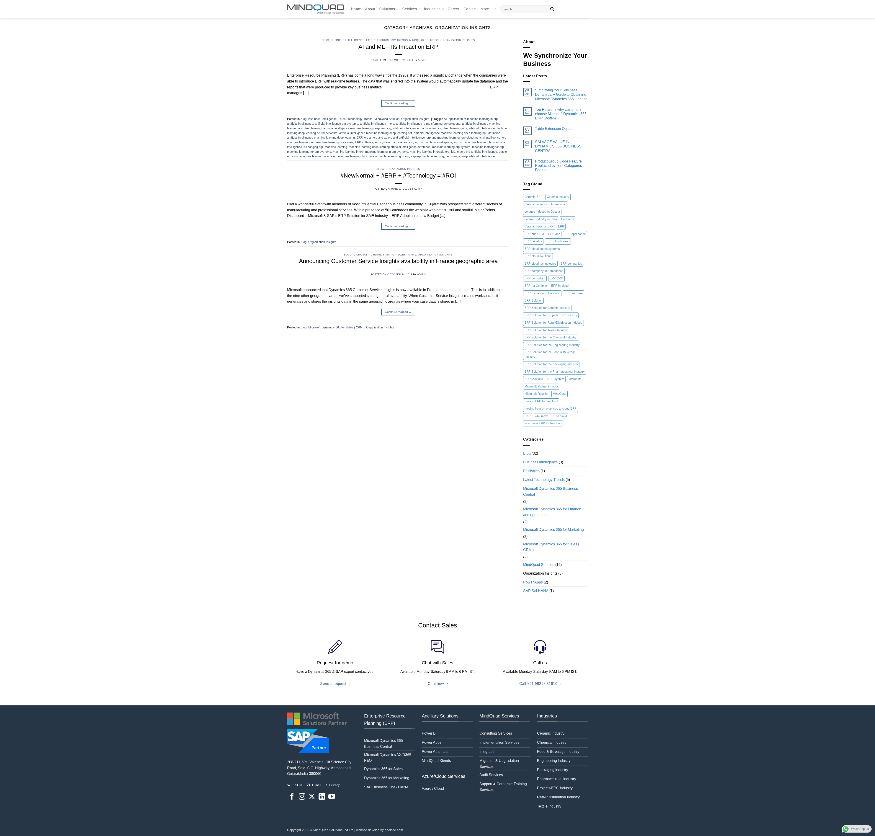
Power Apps (533, 582)
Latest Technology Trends (387, 40)
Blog (325, 40)
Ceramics (567, 219)
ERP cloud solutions (538, 256)
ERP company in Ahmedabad (544, 271)
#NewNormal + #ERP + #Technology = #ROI (398, 175)
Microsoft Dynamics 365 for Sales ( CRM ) (384, 254)
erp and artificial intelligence (406, 137)
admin (422, 60)
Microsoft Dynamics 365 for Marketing (553, 530)
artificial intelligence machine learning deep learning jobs (430, 128)
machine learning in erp (348, 151)
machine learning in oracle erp (429, 151)
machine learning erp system (451, 147)
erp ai (367, 137)
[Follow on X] (312, 797)
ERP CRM (556, 278)
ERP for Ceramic (536, 285)
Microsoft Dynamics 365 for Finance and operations (552, 512)
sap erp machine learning (427, 156)
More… (487, 9)
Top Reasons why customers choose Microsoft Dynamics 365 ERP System (561, 114)
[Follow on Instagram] (302, 797)
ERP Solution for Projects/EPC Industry (551, 315)
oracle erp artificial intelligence (477, 151)
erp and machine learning (443, 137)
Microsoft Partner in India (541, 386)
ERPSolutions (534, 379)
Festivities (531, 471)
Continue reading (398, 103)
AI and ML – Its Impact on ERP (398, 47)
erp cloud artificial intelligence (480, 137)
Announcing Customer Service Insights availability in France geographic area (398, 261)
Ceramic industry (558, 197)
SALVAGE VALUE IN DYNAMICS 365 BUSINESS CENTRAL (558, 146)
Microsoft (575, 379)
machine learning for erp (488, 147)
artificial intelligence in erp (377, 123)
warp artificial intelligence (478, 156)
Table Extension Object (553, 129)
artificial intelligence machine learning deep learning (357, 128)
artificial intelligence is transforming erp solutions (428, 123)
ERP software (364, 142)
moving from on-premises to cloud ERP (550, 408)
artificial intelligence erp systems (336, 123)
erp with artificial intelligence (433, 142)
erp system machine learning (394, 142)
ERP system (555, 379)
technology (453, 156)
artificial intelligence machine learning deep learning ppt (450, 133)
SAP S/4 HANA (535, 591)
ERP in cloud (560, 285)
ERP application (575, 234)
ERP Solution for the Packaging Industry (551, 364)
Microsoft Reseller (536, 393)
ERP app (554, 234)
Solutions (387, 9)
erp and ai (379, 137)
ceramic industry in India (541, 219)
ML (453, 151)
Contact (469, 9)
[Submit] (552, 9)
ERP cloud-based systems (542, 248)
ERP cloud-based (557, 241)
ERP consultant (535, 278)
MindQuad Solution (424, 40)
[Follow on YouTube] (331, 797)
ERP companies (571, 263)
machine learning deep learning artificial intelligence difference (389, 147)
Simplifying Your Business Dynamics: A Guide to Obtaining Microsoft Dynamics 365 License (561, 94)
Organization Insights (457, 40)
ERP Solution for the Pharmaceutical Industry (555, 371)
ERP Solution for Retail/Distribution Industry (553, 322)
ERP (359, 137)
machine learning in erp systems (386, 151)
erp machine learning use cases (332, 142)
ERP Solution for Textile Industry (546, 330)
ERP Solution (533, 300)
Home (356, 9)
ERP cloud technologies (540, 263)
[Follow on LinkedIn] (322, 797)
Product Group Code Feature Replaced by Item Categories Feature (558, 165)
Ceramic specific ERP (539, 226)
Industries (432, 9)
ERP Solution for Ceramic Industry (547, 308)
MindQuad (559, 393)
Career (453, 9)
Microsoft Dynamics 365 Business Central (550, 491)
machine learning (336, 147)
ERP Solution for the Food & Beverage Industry (550, 354)
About (370, 9)
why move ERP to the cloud (543, 423)
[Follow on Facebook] (292, 797)
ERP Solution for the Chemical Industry (550, 337)
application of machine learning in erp (473, 119)
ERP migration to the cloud (542, 293)
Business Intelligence (348, 40)
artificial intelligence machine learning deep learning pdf (375, 133)
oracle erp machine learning (342, 156)
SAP (528, 416)
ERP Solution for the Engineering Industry (552, 345)
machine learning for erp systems (309, 151)
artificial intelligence (300, 123)
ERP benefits (533, 241)
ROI (365, 156)
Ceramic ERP (534, 197)
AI (445, 119)
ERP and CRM (534, 234)
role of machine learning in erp (389, 156)
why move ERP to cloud (551, 416)
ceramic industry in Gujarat (542, 211)
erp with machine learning (470, 142)
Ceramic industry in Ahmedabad (545, 204)
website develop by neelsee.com (379, 830)
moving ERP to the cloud (541, 401)
